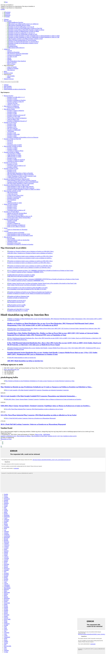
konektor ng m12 (52, 436)
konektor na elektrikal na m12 (8, 436)
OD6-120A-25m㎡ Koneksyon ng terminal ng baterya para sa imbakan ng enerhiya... (29, 258)
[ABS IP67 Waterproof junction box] (21, 357)
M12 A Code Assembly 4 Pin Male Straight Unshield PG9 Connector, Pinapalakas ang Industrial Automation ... (39, 396)
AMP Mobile (46, 434)
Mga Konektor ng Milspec (24, 436)
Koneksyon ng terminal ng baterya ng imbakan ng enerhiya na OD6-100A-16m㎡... (29, 262)
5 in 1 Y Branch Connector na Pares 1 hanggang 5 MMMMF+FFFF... (25, 272)
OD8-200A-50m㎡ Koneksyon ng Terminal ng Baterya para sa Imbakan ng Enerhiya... (30, 253)
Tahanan (6, 84)
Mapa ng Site (38, 434)
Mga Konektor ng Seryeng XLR (15, 302)
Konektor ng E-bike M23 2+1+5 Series (17, 310)
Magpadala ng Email (6, 439)
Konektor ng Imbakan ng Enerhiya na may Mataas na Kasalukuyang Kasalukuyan (28, 293)
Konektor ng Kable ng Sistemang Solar (17, 297)
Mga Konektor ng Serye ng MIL (15, 306)
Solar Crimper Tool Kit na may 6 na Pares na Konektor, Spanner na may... (26, 285)
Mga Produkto (8, 86)
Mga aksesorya (8, 87)
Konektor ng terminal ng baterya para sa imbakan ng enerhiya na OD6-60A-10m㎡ (29, 267)
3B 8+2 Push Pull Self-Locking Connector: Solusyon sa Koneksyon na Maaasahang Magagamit (33, 424)
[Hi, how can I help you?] (1, 447)
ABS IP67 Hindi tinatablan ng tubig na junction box (25, 361)
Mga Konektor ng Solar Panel (39, 436)
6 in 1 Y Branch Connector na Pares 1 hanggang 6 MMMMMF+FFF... (25, 280)
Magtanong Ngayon (6, 433)
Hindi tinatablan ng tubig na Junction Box (15, 89)
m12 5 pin (60, 436)
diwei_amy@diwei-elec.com (11, 369)
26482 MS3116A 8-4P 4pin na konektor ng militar (20, 276)
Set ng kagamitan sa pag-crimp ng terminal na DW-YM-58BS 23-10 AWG (26, 289)
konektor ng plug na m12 (69, 436)
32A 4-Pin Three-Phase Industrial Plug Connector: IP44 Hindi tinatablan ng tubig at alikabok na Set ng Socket (38, 415)
